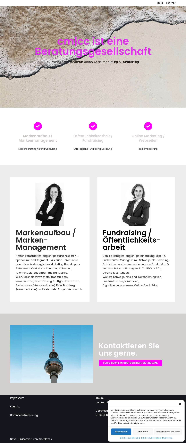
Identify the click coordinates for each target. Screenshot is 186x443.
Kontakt (171, 3)
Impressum (167, 438)
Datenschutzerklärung (130, 438)
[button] (180, 404)
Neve (13, 439)
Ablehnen (143, 431)
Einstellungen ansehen (168, 431)
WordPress (45, 439)
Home (160, 3)
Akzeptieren (121, 431)
